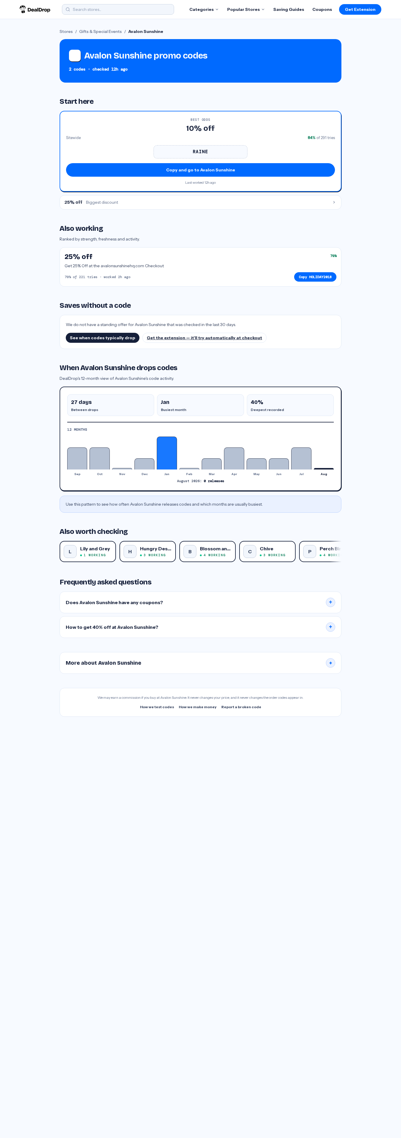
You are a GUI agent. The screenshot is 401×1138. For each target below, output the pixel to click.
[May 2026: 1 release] (257, 463)
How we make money (198, 707)
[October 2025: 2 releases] (99, 458)
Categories (201, 9)
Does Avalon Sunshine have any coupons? (199, 602)
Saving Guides (288, 9)
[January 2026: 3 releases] (167, 453)
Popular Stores (243, 9)
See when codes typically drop (102, 337)
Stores (66, 31)
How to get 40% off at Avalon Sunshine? (199, 627)
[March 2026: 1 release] (212, 463)
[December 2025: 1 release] (144, 463)
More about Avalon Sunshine (199, 662)
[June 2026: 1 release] (279, 463)
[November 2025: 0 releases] (122, 468)
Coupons (322, 9)
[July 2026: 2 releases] (301, 458)
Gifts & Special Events (100, 31)
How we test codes (157, 707)
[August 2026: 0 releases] (324, 468)
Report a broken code (241, 707)
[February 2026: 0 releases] (189, 468)
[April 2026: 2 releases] (234, 458)
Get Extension (360, 9)
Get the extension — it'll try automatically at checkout (204, 337)
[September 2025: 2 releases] (77, 458)
